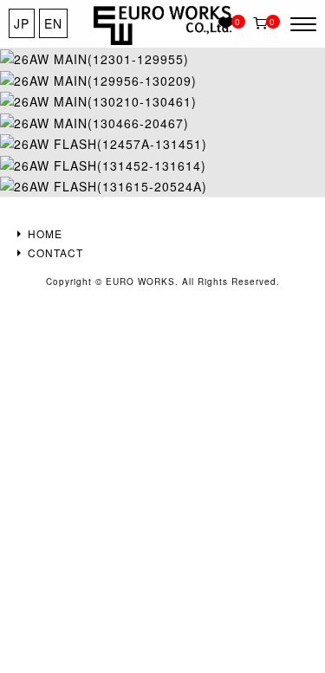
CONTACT (55, 252)
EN (53, 23)
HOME (45, 233)
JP (21, 23)
